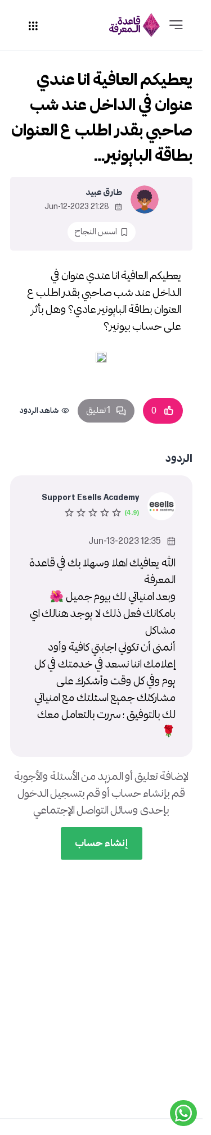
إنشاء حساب (101, 843)
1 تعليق (98, 410)
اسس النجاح (95, 231)
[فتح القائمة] (176, 25)
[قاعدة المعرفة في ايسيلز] (134, 25)
